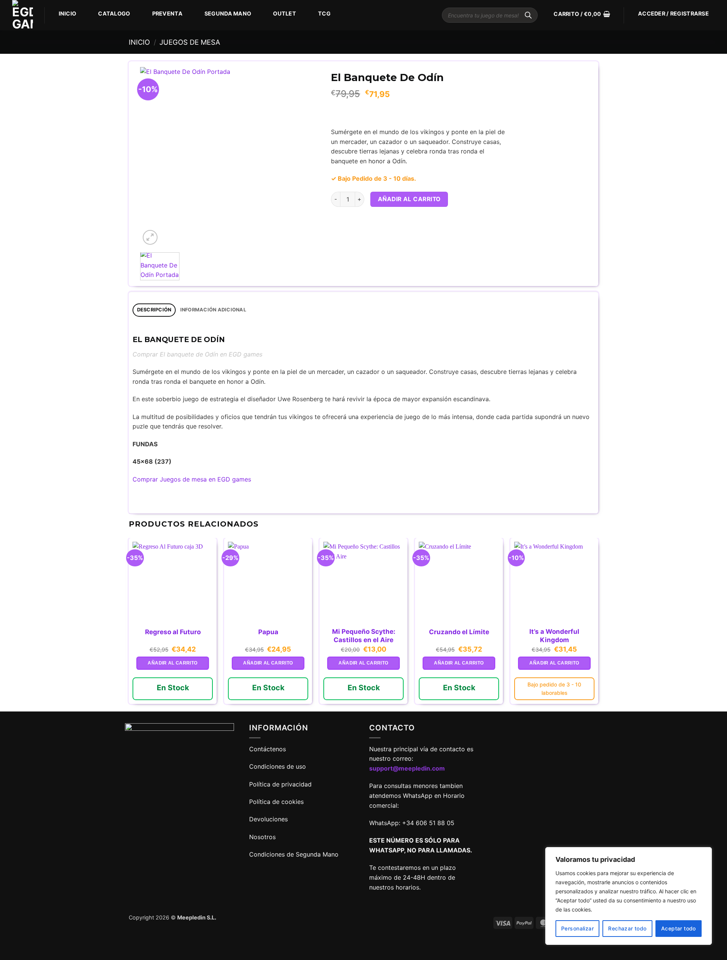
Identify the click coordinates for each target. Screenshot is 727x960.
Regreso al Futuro (173, 632)
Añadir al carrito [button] (172, 663)
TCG (324, 13)
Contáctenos (268, 749)
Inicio (67, 13)
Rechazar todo (627, 928)
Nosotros (262, 837)
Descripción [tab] (154, 310)
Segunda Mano (227, 13)
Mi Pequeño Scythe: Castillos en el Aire (363, 636)
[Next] (306, 157)
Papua (268, 632)
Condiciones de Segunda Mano (294, 854)
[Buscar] (528, 15)
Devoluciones (268, 819)
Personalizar (577, 928)
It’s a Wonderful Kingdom (554, 636)
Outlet (284, 13)
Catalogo (114, 13)
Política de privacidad (280, 784)
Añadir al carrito (409, 199)
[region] (628, 896)
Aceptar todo (678, 928)
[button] (582, 14)
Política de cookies (276, 801)
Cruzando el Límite (459, 632)
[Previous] (153, 157)
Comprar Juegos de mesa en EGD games (192, 479)
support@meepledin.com (407, 768)
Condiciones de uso (277, 766)
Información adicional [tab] (213, 310)
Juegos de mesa (189, 42)
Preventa (167, 13)
